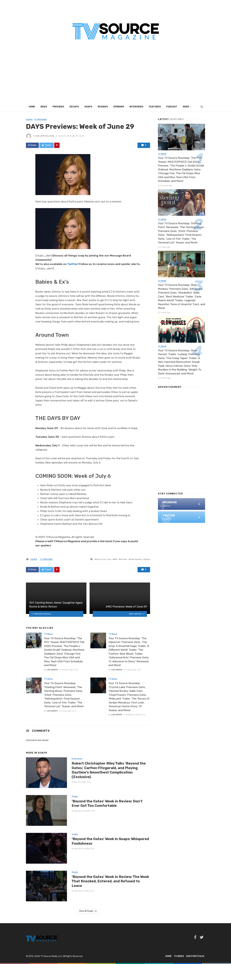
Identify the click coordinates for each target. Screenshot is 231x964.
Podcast (171, 106)
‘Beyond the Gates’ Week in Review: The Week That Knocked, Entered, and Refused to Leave (110, 881)
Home (32, 106)
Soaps (88, 106)
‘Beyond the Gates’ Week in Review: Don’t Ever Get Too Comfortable (107, 803)
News (44, 106)
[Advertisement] (115, 79)
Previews (58, 106)
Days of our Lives (103, 559)
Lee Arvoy (52, 670)
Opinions (118, 106)
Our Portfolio (195, 956)
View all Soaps (86, 911)
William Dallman (45, 136)
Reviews (103, 106)
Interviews (136, 106)
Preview (123, 559)
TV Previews (40, 119)
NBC (116, 559)
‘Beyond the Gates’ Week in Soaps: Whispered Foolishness (110, 841)
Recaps (74, 106)
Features (155, 106)
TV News (48, 634)
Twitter (72, 264)
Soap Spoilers (136, 559)
